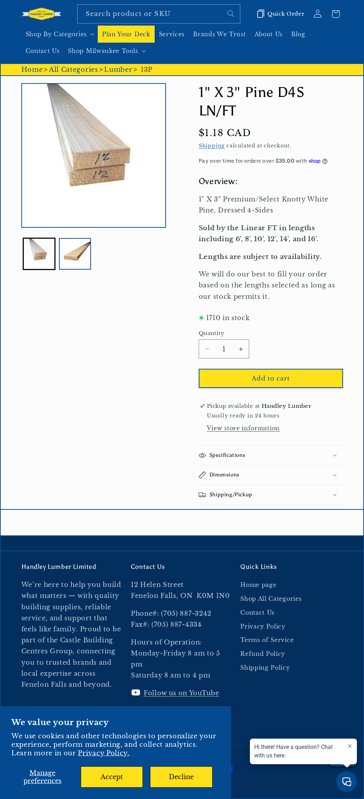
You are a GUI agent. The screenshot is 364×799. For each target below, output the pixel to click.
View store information (243, 428)
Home (32, 69)
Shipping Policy (265, 667)
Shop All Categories (270, 598)
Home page (258, 584)
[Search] (231, 14)
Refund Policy (262, 653)
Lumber (118, 69)
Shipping (212, 146)
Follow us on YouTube (181, 693)
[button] (59, 34)
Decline (181, 777)
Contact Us (257, 612)
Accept (112, 777)
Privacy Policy (262, 626)
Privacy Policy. (103, 753)
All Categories (73, 69)
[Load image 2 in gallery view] (75, 254)
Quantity (212, 333)
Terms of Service (267, 639)
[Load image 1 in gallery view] (39, 254)
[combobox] (158, 14)
